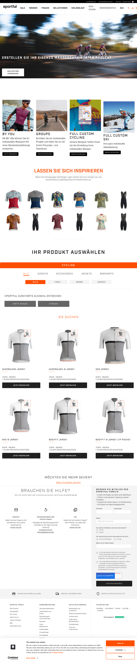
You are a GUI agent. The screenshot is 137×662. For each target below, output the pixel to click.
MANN (79, 282)
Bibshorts (107, 274)
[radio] (113, 530)
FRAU (57, 282)
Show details (30, 658)
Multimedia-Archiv (15, 626)
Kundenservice (90, 1)
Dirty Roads (20, 304)
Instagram (109, 608)
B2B (11, 623)
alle (26, 274)
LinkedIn (100, 610)
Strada (53, 304)
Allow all (120, 643)
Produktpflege (44, 632)
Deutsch (118, 1)
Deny (120, 656)
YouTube (125, 608)
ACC (122, 8)
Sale (22, 8)
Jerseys (42, 274)
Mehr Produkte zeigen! (68, 482)
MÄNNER (33, 8)
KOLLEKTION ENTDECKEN (13, 72)
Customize (119, 650)
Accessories (64, 274)
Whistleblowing (74, 624)
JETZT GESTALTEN (21, 385)
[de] (10, 7)
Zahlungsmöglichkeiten (46, 608)
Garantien (42, 621)
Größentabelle (43, 629)
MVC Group (13, 614)
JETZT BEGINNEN (10, 154)
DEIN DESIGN (92, 8)
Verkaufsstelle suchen (106, 1)
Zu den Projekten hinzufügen (16, 379)
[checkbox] (113, 531)
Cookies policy (73, 616)
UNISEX (102, 282)
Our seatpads (43, 635)
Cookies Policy (57, 652)
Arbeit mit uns (14, 617)
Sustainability (14, 611)
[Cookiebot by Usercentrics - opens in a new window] (13, 658)
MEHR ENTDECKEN (45, 154)
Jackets (86, 274)
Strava (117, 608)
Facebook (99, 608)
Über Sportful (14, 608)
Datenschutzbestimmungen (77, 613)
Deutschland (127, 1)
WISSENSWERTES (108, 8)
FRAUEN (45, 8)
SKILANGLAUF (78, 8)
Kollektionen (60, 8)
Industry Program (15, 620)
